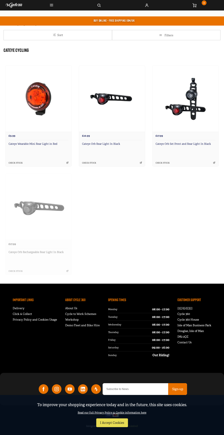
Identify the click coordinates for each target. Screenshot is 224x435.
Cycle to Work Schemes (80, 314)
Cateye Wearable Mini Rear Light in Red (33, 144)
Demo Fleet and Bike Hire (82, 325)
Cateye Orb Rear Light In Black (101, 144)
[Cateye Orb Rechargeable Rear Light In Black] (38, 207)
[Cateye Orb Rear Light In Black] (112, 98)
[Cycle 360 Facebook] (43, 389)
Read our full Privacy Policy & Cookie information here (112, 412)
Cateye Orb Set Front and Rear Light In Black (183, 144)
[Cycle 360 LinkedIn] (83, 389)
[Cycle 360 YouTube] (70, 389)
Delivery (18, 308)
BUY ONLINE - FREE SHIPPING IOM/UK (114, 20)
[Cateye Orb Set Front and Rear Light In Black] (185, 98)
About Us (71, 308)
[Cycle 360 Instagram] (56, 389)
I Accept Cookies (112, 423)
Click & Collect (22, 314)
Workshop (72, 319)
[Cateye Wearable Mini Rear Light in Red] (38, 98)
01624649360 (184, 308)
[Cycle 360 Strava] (96, 389)
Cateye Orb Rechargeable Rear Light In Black (36, 252)
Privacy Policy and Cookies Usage (35, 319)
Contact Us (184, 342)
